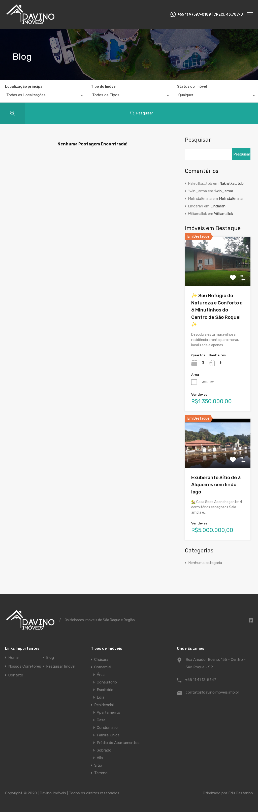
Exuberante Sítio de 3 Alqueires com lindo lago (216, 485)
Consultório (107, 682)
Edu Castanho (240, 793)
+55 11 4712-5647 (200, 679)
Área (101, 674)
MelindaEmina (231, 198)
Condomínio (107, 727)
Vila (100, 758)
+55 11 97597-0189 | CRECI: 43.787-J (210, 15)
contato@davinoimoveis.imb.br (212, 692)
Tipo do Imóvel (103, 86)
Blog (50, 658)
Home (13, 658)
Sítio (98, 765)
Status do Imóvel (192, 86)
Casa (101, 720)
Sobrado (104, 750)
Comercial (102, 667)
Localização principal (24, 86)
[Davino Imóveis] (30, 23)
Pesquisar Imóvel (60, 666)
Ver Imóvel (218, 276)
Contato (15, 675)
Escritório (105, 690)
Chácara (101, 659)
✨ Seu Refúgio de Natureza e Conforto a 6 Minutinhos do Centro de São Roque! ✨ (217, 310)
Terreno (101, 773)
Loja (100, 697)
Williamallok (223, 213)
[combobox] (43, 96)
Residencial (104, 705)
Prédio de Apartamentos (118, 742)
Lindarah (217, 206)
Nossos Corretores (24, 666)
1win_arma (223, 191)
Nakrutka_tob (231, 183)
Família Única (108, 735)
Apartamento (108, 712)
